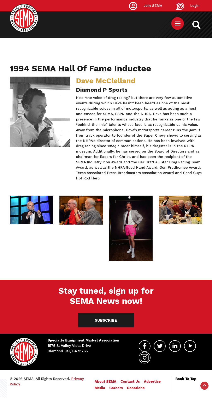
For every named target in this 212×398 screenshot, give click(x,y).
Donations (136, 388)
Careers (116, 388)
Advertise (152, 381)
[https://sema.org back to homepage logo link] (200, 25)
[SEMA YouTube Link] (190, 346)
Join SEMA (152, 6)
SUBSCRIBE (106, 320)
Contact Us (130, 381)
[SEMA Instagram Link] (145, 357)
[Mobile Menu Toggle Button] (177, 23)
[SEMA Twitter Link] (160, 346)
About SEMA (105, 381)
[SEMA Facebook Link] (145, 346)
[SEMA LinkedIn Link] (175, 346)
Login (195, 6)
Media (100, 388)
